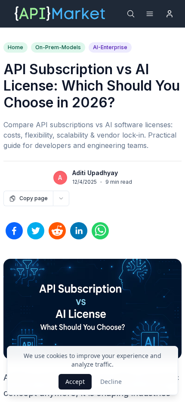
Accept (75, 381)
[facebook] (14, 230)
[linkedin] (78, 230)
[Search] (131, 14)
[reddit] (57, 230)
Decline (111, 381)
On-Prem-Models (58, 47)
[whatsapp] (100, 230)
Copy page (33, 198)
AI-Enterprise (110, 47)
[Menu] (149, 14)
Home (15, 47)
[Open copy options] (61, 198)
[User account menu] (169, 13)
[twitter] (35, 230)
